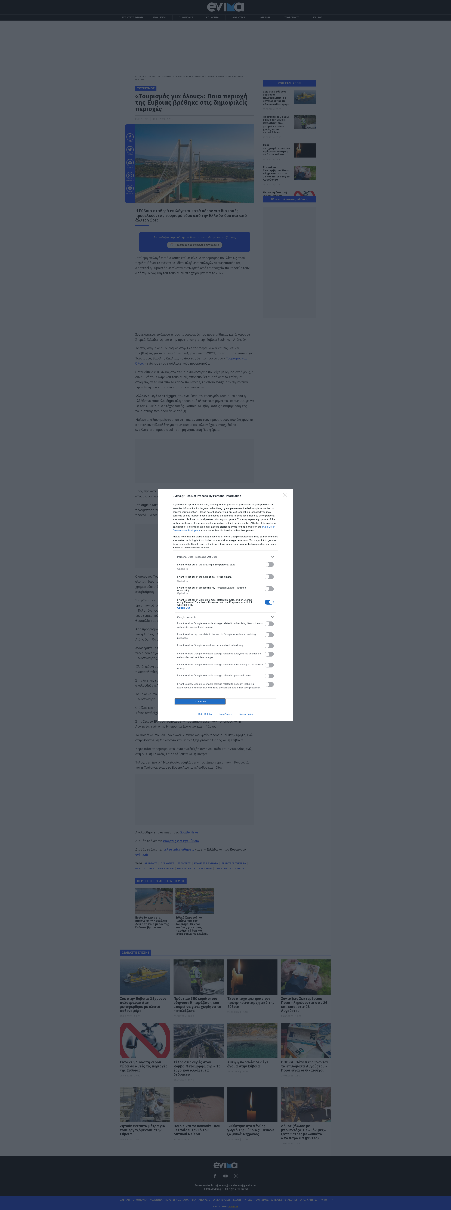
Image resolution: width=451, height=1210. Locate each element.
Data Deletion (205, 714)
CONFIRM (200, 701)
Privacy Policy (245, 714)
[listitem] (225, 557)
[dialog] (225, 605)
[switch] (269, 564)
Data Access (225, 714)
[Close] (286, 496)
